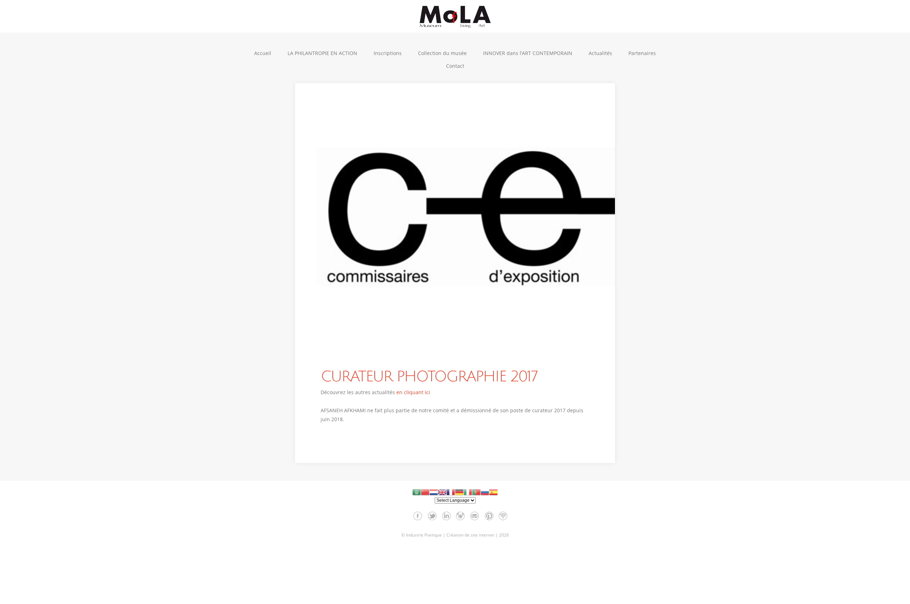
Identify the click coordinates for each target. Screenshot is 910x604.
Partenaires (642, 53)
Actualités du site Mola (503, 515)
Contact (455, 65)
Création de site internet (470, 535)
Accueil (262, 53)
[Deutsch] (459, 492)
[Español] (493, 492)
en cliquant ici (413, 392)
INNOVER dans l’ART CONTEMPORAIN (527, 53)
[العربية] (416, 492)
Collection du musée (442, 53)
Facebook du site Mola (417, 515)
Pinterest (489, 515)
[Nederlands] (433, 492)
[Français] (450, 492)
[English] (442, 492)
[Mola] (455, 16)
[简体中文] (425, 492)
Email (474, 515)
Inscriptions (388, 53)
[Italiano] (468, 492)
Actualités (600, 53)
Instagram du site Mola (460, 515)
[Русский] (485, 492)
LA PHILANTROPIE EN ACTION (322, 53)
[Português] (476, 492)
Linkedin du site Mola (446, 515)
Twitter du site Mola (432, 515)
